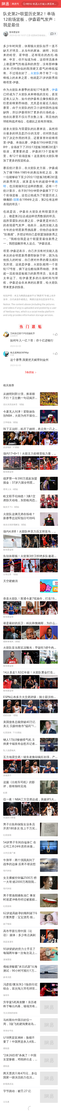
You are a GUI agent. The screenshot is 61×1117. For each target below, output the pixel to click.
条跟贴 (30, 372)
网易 (5, 4)
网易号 (15, 3)
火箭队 (35, 73)
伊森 (55, 90)
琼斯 (16, 199)
